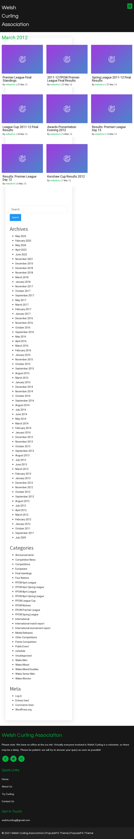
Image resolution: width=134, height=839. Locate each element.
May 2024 (20, 245)
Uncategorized (23, 655)
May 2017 (20, 300)
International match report (29, 623)
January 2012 (23, 524)
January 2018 (23, 281)
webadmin (11, 84)
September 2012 (24, 496)
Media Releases (24, 632)
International (22, 619)
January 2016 (23, 355)
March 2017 (21, 304)
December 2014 (24, 386)
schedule (20, 651)
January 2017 (23, 313)
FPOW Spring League (26, 614)
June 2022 (21, 254)
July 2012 (20, 505)
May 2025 (20, 236)
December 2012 (24, 482)
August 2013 (22, 455)
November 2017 (24, 286)
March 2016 (21, 345)
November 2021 (24, 259)
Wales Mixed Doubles (27, 669)
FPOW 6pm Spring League (29, 587)
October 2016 (22, 327)
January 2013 (23, 478)
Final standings (23, 573)
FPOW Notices (23, 605)
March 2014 (21, 423)
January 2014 (23, 432)
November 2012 (24, 487)
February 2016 (23, 350)
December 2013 (24, 437)
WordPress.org (23, 709)
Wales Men (21, 660)
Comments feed (24, 705)
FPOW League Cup (25, 600)
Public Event (22, 646)
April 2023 (21, 249)
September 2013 (24, 451)
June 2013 (21, 464)
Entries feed (22, 700)
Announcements (24, 555)
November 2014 (24, 391)
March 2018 (21, 277)
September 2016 (24, 332)
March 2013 (21, 469)
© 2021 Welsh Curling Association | (24, 833)
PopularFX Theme (57, 833)
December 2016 (24, 318)
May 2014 (20, 418)
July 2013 (20, 460)
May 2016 (20, 336)
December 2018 (24, 268)
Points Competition (25, 642)
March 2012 (21, 514)
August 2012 (22, 501)
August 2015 (22, 373)
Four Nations (22, 577)
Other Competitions (26, 637)
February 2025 (23, 240)
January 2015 (23, 382)
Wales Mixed (22, 664)
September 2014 (24, 400)
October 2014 (22, 396)
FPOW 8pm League (25, 591)
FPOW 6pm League (25, 582)
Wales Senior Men (25, 673)
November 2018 (24, 272)
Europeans (21, 568)
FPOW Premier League (27, 610)
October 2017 (22, 291)
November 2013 (24, 441)
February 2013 (23, 473)
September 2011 (24, 533)
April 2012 (21, 510)
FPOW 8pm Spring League (29, 596)
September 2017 (24, 295)
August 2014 (22, 405)
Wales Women (23, 678)
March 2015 (21, 377)
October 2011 (22, 528)
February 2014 (23, 428)
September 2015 (24, 368)
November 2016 (24, 322)
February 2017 (23, 309)
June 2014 (21, 414)
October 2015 (22, 364)
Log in (18, 696)
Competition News (25, 559)
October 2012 (22, 491)
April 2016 (21, 341)
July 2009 (20, 537)
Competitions (22, 564)
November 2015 (24, 359)
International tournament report (32, 628)
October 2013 (22, 446)
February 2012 (23, 519)
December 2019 (24, 263)
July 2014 (20, 409)
